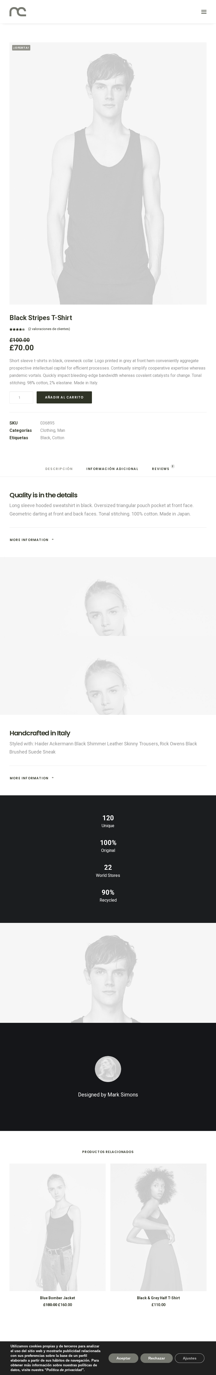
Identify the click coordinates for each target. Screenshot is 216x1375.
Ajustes (190, 1358)
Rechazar (156, 1358)
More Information (29, 540)
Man (61, 430)
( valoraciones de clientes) (49, 329)
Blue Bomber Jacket (57, 1298)
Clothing (47, 430)
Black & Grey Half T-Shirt (158, 1298)
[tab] (59, 471)
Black (45, 437)
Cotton (58, 437)
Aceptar (123, 1358)
